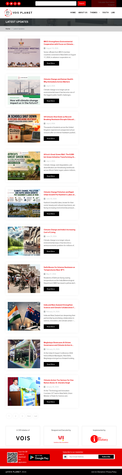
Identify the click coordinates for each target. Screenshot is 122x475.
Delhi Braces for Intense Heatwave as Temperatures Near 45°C (59, 268)
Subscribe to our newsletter (73, 452)
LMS (113, 12)
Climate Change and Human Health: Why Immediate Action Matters (58, 80)
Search (81, 3)
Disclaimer (101, 472)
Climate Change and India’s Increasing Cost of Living (59, 230)
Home (73, 12)
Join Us (94, 472)
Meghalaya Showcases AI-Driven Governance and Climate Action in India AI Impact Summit (58, 343)
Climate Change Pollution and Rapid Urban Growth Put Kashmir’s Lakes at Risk (59, 193)
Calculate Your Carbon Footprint (106, 3)
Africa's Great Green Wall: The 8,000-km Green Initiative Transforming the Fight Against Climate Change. (59, 155)
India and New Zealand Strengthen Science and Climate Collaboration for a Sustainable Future (60, 306)
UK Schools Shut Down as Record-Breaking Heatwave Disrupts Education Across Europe (60, 118)
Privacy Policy (111, 472)
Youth (105, 12)
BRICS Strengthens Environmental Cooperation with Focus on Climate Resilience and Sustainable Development (58, 43)
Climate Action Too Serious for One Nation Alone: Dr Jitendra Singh (59, 381)
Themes (94, 12)
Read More (51, 63)
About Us (82, 12)
